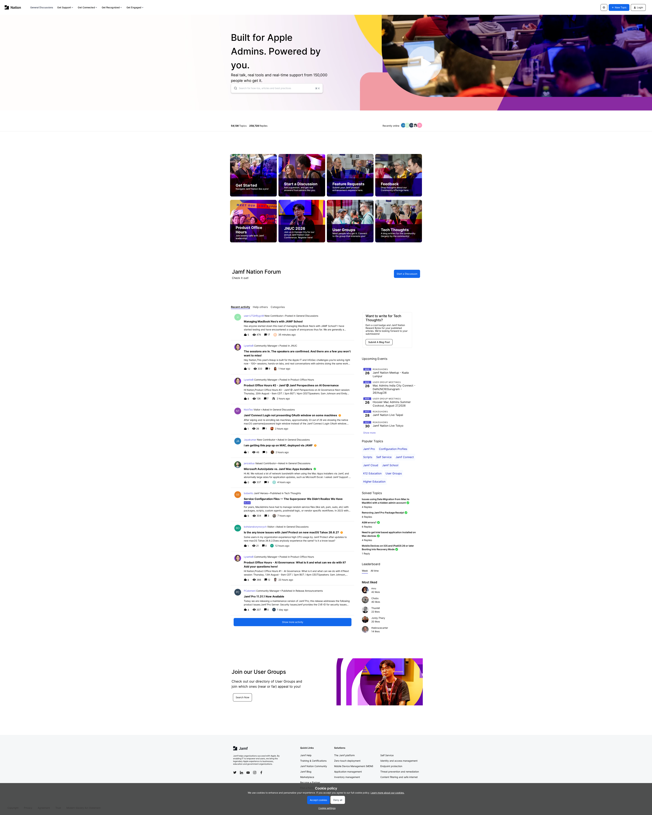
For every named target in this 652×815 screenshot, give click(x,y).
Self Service (384, 457)
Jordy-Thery (378, 617)
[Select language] (604, 7)
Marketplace (307, 777)
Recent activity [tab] (240, 307)
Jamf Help (306, 755)
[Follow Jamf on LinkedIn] (241, 772)
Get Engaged (133, 7)
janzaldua (249, 463)
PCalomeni (250, 590)
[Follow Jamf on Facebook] (261, 772)
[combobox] (277, 88)
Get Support (64, 7)
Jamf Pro (369, 449)
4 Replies (367, 506)
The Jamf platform (344, 755)
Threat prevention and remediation (399, 771)
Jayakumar (250, 439)
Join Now (241, 701)
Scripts (367, 457)
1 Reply (366, 553)
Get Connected (86, 7)
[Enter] (234, 88)
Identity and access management (399, 760)
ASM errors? (369, 522)
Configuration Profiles (393, 449)
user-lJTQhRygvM (254, 315)
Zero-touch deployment (347, 760)
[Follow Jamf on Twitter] (235, 772)
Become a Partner (310, 782)
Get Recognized (111, 7)
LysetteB (248, 345)
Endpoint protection (391, 766)
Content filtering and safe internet (399, 777)
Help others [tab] (260, 307)
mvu (373, 588)
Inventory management (347, 777)
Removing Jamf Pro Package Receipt (383, 512)
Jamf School (390, 465)
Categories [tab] (278, 307)
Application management (348, 771)
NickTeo (248, 409)
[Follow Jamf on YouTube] (248, 772)
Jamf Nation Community (313, 766)
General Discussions (41, 7)
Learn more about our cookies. (387, 792)
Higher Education (374, 481)
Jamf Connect (405, 457)
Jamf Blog (305, 771)
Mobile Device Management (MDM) (353, 766)
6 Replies (367, 526)
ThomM (375, 608)
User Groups (394, 473)
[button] (326, 808)
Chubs (374, 598)
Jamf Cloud (370, 465)
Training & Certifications (313, 760)
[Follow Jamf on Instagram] (254, 772)
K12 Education (372, 473)
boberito (248, 493)
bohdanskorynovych (255, 526)
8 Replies (367, 516)
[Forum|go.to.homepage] (13, 7)
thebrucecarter (379, 627)
